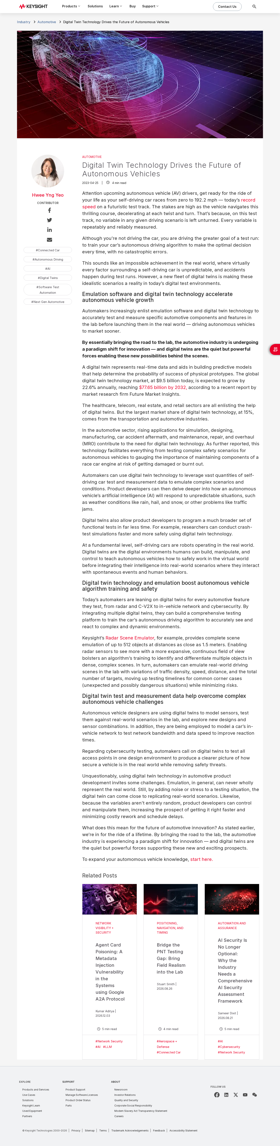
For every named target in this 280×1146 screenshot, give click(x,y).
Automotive (47, 22)
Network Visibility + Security (105, 927)
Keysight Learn (31, 1105)
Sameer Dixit (227, 1013)
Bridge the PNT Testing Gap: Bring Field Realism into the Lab (171, 958)
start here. (201, 859)
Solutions (95, 6)
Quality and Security (126, 1100)
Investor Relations (125, 1094)
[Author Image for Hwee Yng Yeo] (47, 186)
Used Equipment (32, 1110)
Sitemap (90, 1130)
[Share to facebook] (48, 211)
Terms (103, 1130)
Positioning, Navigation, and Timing (170, 927)
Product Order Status (78, 1100)
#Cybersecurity (229, 1047)
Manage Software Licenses (82, 1094)
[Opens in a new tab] (217, 1095)
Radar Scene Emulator (130, 637)
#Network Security (109, 1041)
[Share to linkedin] (48, 230)
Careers (119, 1116)
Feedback (159, 1130)
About (115, 1081)
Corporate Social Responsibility (133, 1105)
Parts (69, 1105)
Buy (133, 6)
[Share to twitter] (48, 221)
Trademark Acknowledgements (130, 1130)
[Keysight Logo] (35, 6)
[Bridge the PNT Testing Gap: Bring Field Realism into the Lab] (171, 899)
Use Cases (28, 1094)
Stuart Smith (166, 984)
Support (68, 1081)
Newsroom (120, 1089)
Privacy (76, 1130)
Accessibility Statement (183, 1130)
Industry (23, 22)
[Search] (254, 6)
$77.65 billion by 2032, (163, 387)
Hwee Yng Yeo (48, 195)
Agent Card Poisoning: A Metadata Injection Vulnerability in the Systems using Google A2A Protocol (110, 972)
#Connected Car (169, 1052)
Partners (27, 1116)
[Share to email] (48, 240)
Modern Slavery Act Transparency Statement (140, 1110)
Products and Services (35, 1089)
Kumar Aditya (105, 1011)
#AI (98, 1047)
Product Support (75, 1089)
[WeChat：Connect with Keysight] (255, 1095)
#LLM (107, 1047)
